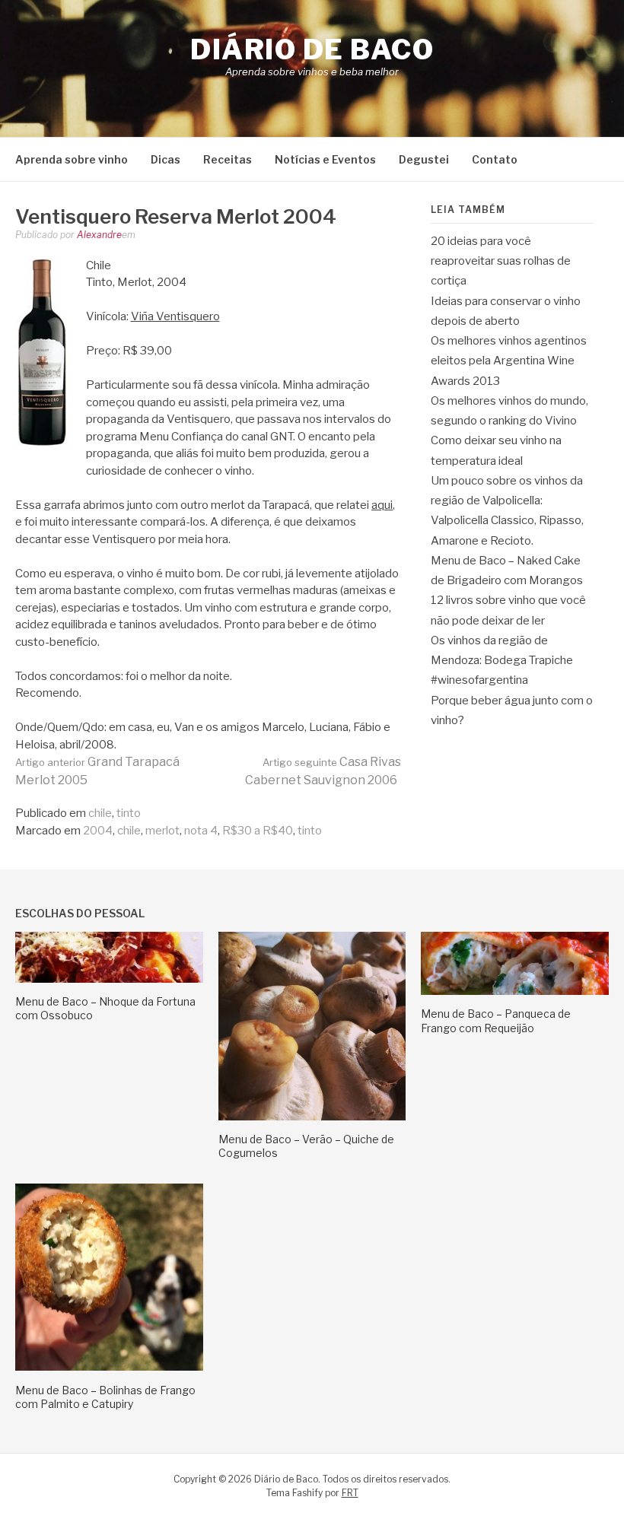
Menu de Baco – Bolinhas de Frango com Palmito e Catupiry (105, 1397)
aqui (382, 505)
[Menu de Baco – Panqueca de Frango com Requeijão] (515, 991)
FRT (350, 1492)
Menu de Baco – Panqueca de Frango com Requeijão (496, 1020)
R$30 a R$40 (257, 830)
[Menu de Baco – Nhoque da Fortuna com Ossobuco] (109, 979)
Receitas (227, 159)
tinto (128, 813)
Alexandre (99, 234)
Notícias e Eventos (325, 159)
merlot (162, 830)
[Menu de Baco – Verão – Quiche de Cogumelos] (312, 1116)
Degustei (424, 159)
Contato (494, 159)
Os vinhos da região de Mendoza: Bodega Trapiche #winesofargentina (502, 661)
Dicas (165, 159)
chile (100, 813)
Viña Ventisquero (175, 316)
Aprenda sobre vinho (71, 159)
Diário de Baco (312, 49)
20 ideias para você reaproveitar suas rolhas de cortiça (501, 261)
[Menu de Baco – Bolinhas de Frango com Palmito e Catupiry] (109, 1367)
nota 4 (201, 830)
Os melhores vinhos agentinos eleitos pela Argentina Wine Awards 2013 (509, 361)
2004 (98, 830)
